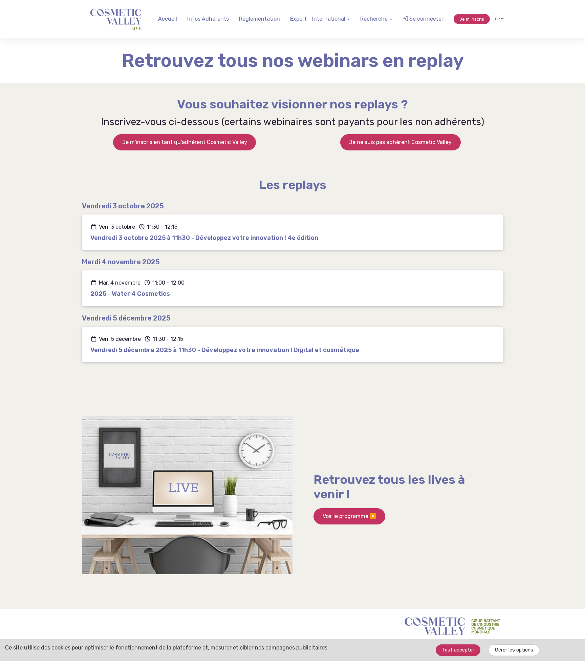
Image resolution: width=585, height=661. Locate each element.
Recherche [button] (374, 19)
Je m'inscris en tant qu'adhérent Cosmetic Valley (184, 142)
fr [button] (497, 19)
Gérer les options (514, 650)
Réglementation (259, 19)
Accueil (167, 19)
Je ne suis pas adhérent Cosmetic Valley (400, 142)
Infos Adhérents (208, 19)
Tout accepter (458, 650)
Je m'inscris (471, 19)
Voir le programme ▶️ (349, 516)
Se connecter (425, 19)
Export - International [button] (318, 19)
